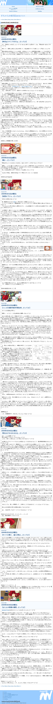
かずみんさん (15, 86)
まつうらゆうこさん (27, 86)
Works (5, 693)
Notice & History (7, 697)
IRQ (14, 202)
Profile (9, 693)
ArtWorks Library (8, 696)
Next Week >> (17, 19)
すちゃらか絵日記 (13, 9)
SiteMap (6, 699)
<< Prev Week (4, 19)
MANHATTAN (5, 610)
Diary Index (11, 19)
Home (5, 692)
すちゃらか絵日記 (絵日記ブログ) (11, 694)
